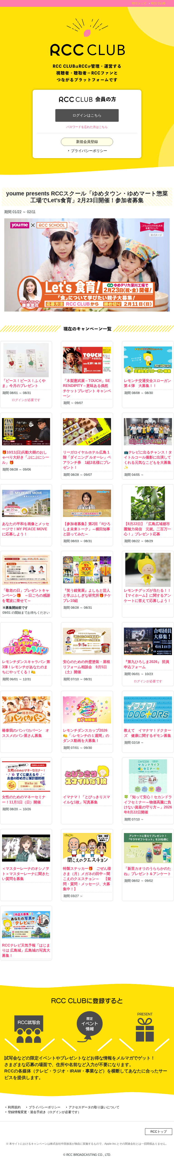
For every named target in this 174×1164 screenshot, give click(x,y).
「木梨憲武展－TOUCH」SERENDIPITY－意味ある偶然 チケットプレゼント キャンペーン (88, 388)
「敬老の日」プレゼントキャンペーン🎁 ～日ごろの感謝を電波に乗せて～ (26, 595)
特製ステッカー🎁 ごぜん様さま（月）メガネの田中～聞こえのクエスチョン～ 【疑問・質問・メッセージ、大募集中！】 (87, 879)
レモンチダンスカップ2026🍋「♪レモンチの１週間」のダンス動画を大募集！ (86, 735)
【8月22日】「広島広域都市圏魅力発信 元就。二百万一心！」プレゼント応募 (147, 529)
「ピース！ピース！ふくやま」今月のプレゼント (24, 383)
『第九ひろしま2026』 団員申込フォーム (146, 664)
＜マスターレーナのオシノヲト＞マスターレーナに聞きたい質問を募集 (25, 874)
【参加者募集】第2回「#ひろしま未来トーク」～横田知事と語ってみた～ (87, 529)
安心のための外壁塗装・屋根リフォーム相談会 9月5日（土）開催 (86, 667)
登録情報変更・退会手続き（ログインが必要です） (42, 1112)
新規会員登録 (87, 142)
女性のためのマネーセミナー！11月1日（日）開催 (24, 799)
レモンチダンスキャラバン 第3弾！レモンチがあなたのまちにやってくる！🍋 (26, 667)
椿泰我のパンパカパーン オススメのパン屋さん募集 (25, 732)
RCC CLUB (158, 3)
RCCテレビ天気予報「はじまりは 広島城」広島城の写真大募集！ (26, 950)
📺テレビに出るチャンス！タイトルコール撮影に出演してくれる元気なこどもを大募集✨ (148, 459)
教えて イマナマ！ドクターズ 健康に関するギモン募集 (147, 732)
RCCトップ (139, 3)
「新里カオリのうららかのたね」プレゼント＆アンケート (147, 871)
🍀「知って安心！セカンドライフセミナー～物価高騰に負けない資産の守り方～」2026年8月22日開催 (148, 804)
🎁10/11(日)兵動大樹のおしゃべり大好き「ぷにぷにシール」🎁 (25, 457)
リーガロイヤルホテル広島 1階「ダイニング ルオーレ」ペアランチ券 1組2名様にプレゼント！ (87, 459)
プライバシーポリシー (87, 151)
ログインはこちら (87, 115)
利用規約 (12, 1107)
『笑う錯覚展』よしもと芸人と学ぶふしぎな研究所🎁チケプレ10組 (87, 595)
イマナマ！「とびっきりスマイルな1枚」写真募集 (86, 799)
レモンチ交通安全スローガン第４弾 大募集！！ (147, 383)
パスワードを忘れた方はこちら (87, 127)
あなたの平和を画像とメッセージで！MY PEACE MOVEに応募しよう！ (25, 529)
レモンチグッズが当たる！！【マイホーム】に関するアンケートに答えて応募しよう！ (147, 595)
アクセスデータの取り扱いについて (92, 1107)
